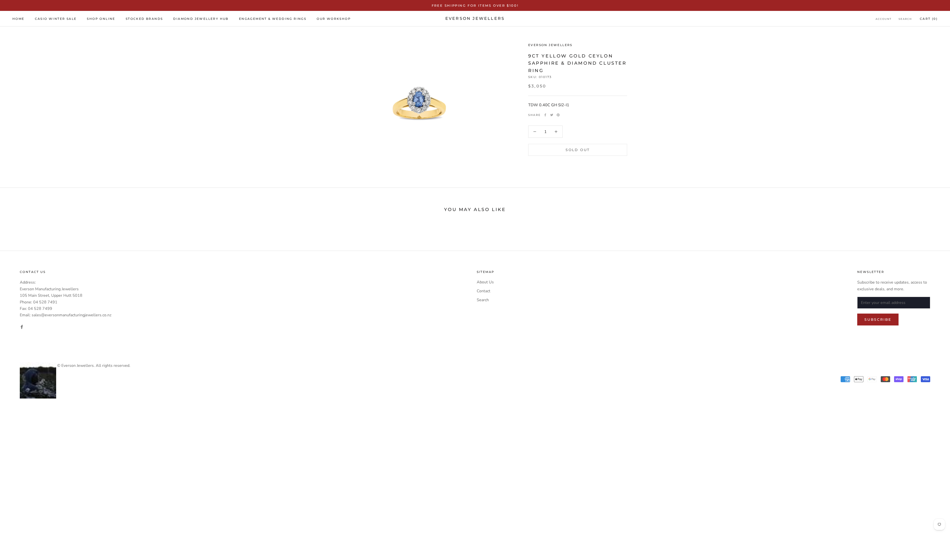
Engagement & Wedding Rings (272, 19)
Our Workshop (334, 19)
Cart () (929, 19)
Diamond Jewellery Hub (200, 19)
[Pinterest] (558, 114)
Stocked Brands (144, 19)
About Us (485, 282)
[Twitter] (551, 114)
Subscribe (877, 319)
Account (884, 19)
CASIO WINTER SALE (56, 19)
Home (18, 19)
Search (905, 19)
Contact (483, 291)
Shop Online (101, 19)
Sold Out (578, 150)
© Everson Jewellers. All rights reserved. (93, 365)
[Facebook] (545, 114)
